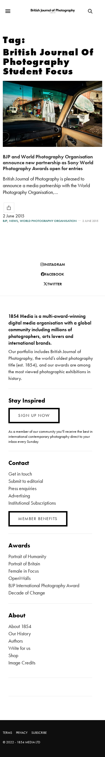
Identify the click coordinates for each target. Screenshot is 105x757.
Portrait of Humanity (27, 556)
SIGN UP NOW (34, 415)
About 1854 (19, 626)
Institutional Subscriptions (32, 503)
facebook (54, 274)
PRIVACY (21, 732)
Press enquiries (22, 488)
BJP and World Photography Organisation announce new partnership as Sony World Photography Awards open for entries (48, 162)
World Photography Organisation (48, 220)
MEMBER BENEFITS (38, 518)
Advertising (19, 495)
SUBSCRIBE (39, 732)
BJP (5, 220)
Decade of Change (26, 592)
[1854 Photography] (52, 11)
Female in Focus (23, 571)
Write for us (19, 648)
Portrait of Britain (24, 563)
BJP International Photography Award (43, 585)
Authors (15, 641)
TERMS (7, 732)
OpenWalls (19, 578)
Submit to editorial (25, 481)
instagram (54, 264)
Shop (13, 655)
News (13, 220)
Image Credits (21, 662)
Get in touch (20, 474)
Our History (19, 633)
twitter (54, 283)
